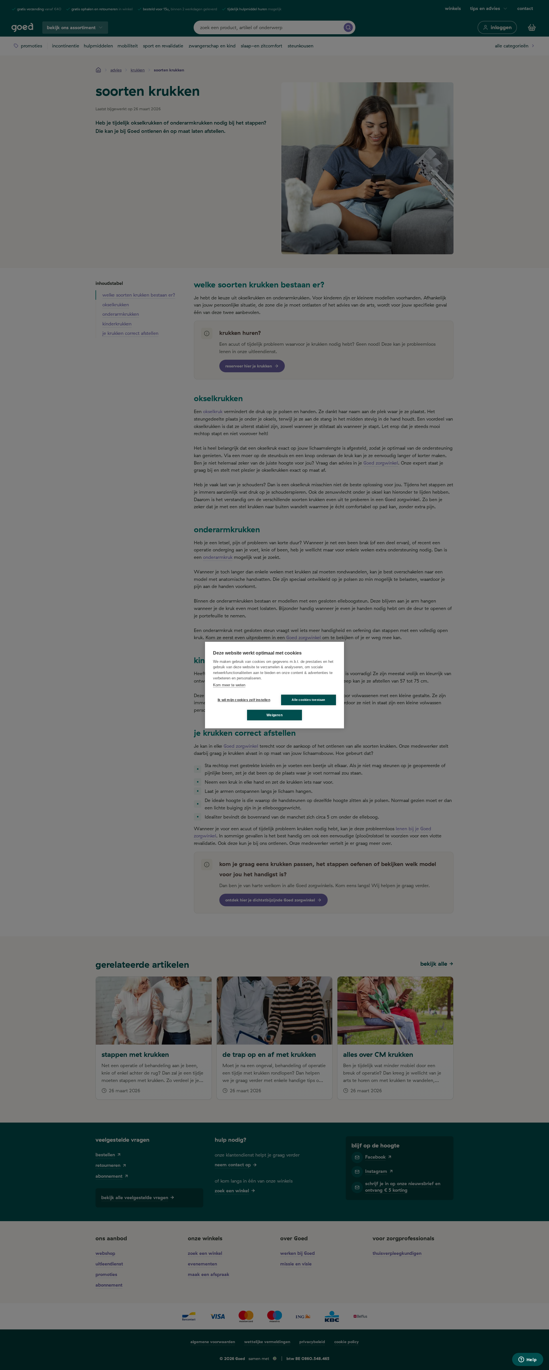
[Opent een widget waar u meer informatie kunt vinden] (527, 1360)
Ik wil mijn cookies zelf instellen (243, 700)
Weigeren (274, 715)
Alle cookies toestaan (308, 699)
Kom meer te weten (229, 685)
